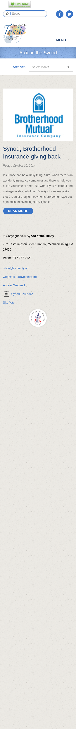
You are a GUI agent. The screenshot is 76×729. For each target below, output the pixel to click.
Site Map (9, 302)
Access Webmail (14, 285)
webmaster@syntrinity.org (20, 276)
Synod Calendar (22, 294)
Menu (61, 40)
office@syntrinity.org (16, 268)
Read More (18, 211)
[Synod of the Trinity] (16, 33)
